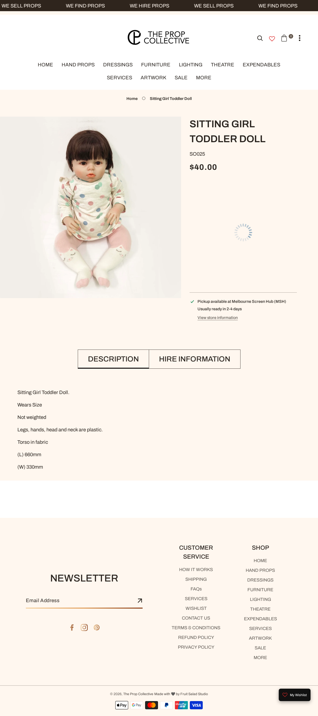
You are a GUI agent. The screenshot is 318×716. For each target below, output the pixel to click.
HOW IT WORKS (196, 569)
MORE (260, 657)
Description (113, 359)
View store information (218, 317)
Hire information (194, 359)
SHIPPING (196, 579)
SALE (260, 647)
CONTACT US (196, 618)
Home (132, 98)
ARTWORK (260, 638)
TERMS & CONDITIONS (196, 627)
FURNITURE (260, 589)
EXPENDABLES (260, 618)
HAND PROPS (260, 570)
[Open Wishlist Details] (272, 39)
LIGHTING (260, 599)
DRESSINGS (260, 580)
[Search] (260, 38)
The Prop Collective (138, 694)
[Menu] (300, 38)
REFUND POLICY (196, 637)
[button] (286, 38)
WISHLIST (196, 608)
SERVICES (196, 598)
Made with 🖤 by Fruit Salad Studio (181, 694)
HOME (260, 560)
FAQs (196, 588)
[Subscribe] (140, 601)
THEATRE (260, 609)
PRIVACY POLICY (196, 647)
